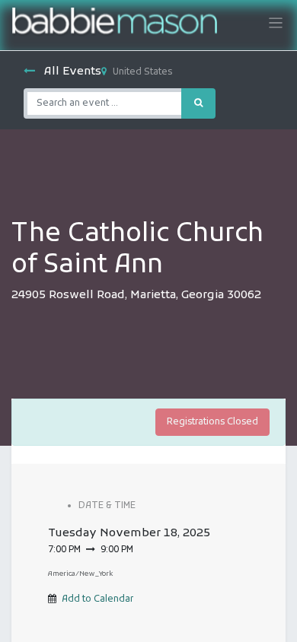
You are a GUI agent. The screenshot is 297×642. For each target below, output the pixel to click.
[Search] (198, 103)
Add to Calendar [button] (97, 599)
